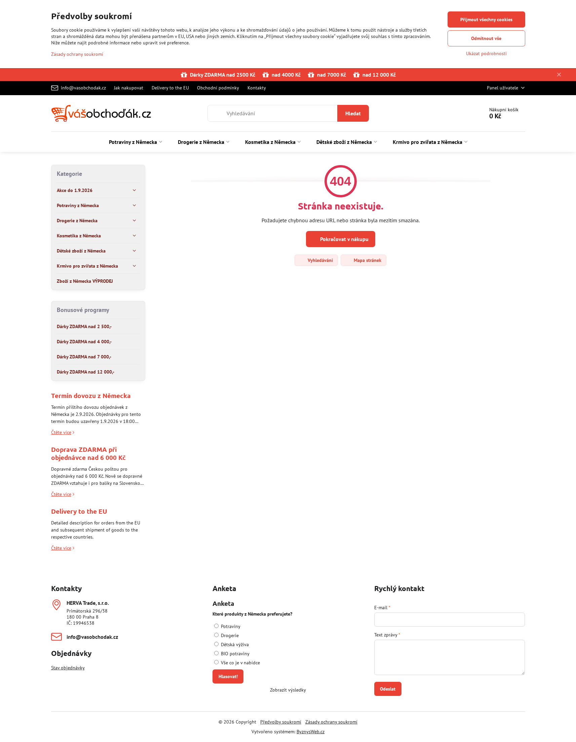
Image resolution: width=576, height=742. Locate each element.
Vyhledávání (319, 260)
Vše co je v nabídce (240, 663)
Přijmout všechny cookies (486, 19)
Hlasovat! (228, 676)
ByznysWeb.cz (310, 732)
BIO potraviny (234, 654)
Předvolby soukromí (280, 722)
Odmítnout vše (486, 38)
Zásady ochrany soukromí (331, 722)
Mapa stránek (366, 260)
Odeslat (387, 689)
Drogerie (229, 635)
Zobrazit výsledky (288, 690)
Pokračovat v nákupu (344, 239)
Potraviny (230, 626)
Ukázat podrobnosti (486, 53)
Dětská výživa (234, 644)
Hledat (353, 113)
